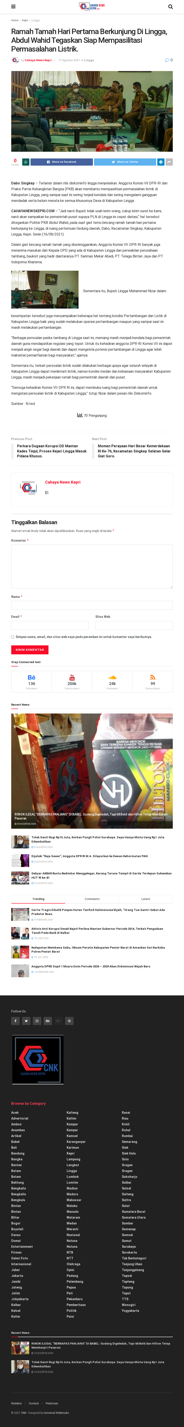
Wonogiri (129, 1305)
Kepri (25, 20)
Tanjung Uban (132, 1264)
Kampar (72, 1124)
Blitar (15, 1217)
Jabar (15, 1270)
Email (16, 616)
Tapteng (128, 1281)
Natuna (72, 1241)
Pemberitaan (76, 1305)
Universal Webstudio (56, 1412)
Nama (17, 597)
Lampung (73, 1159)
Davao (16, 1235)
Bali (14, 1147)
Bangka (16, 1159)
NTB (70, 1252)
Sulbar (126, 1182)
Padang (72, 1276)
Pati (70, 1293)
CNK (23, 1412)
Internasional (21, 1264)
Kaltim (71, 1118)
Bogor (16, 1223)
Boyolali (17, 1229)
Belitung (17, 1182)
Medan (72, 1223)
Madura (72, 1194)
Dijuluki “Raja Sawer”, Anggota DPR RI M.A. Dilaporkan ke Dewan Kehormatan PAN (89, 856)
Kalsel (15, 1310)
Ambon (16, 1124)
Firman (16, 1252)
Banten (16, 1165)
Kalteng (72, 1112)
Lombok (73, 1176)
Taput (126, 1293)
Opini (70, 1270)
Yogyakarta (130, 1310)
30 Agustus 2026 (26, 824)
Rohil (125, 1124)
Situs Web (102, 616)
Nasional (73, 1235)
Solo (125, 1159)
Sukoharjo (129, 1176)
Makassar (74, 1200)
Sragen (127, 1165)
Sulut (126, 1206)
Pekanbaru (75, 1299)
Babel (15, 1142)
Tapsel (127, 1276)
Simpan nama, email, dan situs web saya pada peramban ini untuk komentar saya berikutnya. (84, 637)
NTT (70, 1258)
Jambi (15, 1281)
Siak (125, 1147)
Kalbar (16, 1305)
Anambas (18, 1130)
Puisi (70, 1316)
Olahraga (73, 1264)
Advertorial (19, 1118)
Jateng (16, 1287)
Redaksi (16, 1403)
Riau (125, 1118)
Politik (72, 1310)
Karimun (73, 1147)
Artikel (16, 1136)
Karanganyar (76, 1142)
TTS (125, 1299)
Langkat (73, 1165)
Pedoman (52, 1403)
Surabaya (129, 1246)
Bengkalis (18, 1188)
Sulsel (126, 1188)
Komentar (20, 540)
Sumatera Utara (134, 1217)
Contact (34, 1403)
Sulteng (128, 1194)
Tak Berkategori (134, 1258)
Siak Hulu (129, 1153)
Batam (16, 1171)
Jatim (15, 1293)
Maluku (72, 1206)
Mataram (73, 1217)
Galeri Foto (19, 1258)
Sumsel (127, 1235)
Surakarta (129, 1252)
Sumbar (127, 1223)
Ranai (126, 1112)
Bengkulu (18, 1200)
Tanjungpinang (133, 1270)
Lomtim (72, 1182)
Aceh (15, 1112)
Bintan (16, 1206)
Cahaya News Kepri (38, 60)
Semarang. (130, 1142)
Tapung (127, 1287)
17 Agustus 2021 (69, 60)
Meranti (72, 1229)
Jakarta (17, 1276)
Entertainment (22, 1246)
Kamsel (72, 1136)
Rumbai (127, 1136)
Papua (71, 1287)
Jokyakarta (19, 1299)
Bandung (17, 1153)
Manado (73, 1211)
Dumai (16, 1241)
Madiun (72, 1188)
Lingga (35, 20)
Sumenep (129, 1229)
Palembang (75, 1281)
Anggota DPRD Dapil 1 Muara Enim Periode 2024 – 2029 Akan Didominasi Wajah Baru (90, 966)
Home (14, 20)
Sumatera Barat (133, 1211)
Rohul (126, 1130)
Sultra (126, 1200)
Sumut (126, 1241)
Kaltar (15, 1316)
